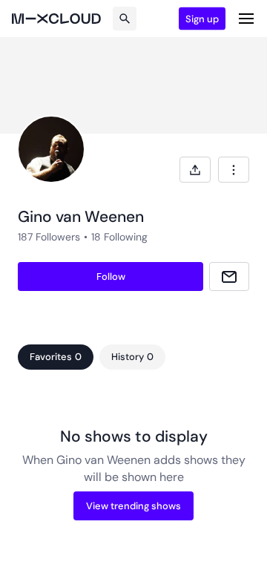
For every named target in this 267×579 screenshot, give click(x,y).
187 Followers (49, 236)
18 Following (119, 236)
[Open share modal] (195, 170)
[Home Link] (56, 18)
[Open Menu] (246, 18)
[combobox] (233, 170)
